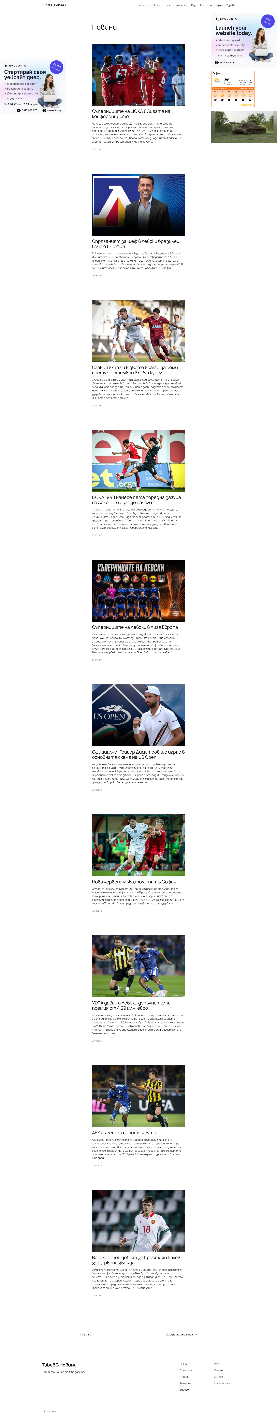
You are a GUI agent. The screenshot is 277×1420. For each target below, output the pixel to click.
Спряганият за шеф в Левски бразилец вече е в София (136, 243)
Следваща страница (181, 1334)
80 (89, 1334)
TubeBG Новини (54, 5)
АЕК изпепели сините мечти (124, 1132)
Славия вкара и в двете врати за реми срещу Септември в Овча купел (135, 370)
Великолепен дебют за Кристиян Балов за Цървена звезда (136, 1260)
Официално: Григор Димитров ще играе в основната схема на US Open (138, 754)
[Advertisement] (33, 36)
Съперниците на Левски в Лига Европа (135, 627)
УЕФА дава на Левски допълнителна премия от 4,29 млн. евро (131, 1005)
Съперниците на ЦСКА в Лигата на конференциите (131, 113)
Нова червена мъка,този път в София (134, 881)
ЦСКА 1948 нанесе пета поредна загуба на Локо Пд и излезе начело (136, 500)
